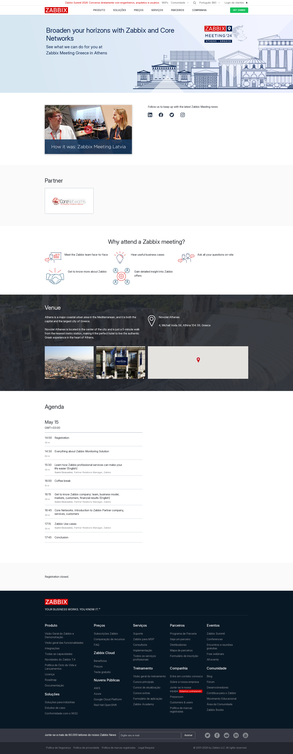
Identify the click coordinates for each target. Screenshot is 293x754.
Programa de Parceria (183, 633)
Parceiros (177, 625)
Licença (49, 674)
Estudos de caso (55, 707)
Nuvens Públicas (107, 680)
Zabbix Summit (216, 633)
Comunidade (178, 2)
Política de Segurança (58, 747)
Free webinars (215, 654)
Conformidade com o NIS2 (61, 713)
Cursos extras (141, 693)
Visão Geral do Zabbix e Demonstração (59, 635)
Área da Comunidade (219, 704)
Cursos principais (143, 682)
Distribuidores (178, 644)
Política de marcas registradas (181, 709)
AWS (97, 688)
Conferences (215, 639)
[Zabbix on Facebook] (217, 735)
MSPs (165, 2)
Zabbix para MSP (143, 639)
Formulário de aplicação (147, 698)
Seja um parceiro (180, 639)
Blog (209, 676)
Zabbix (56, 10)
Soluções (52, 694)
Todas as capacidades (58, 654)
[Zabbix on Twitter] (207, 735)
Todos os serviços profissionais (144, 657)
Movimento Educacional (221, 698)
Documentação (54, 685)
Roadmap (51, 679)
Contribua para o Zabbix (221, 693)
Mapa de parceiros (181, 650)
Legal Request (146, 747)
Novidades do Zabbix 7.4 (60, 659)
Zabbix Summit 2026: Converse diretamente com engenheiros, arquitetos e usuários (112, 2)
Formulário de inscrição (184, 656)
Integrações (52, 648)
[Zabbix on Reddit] (226, 735)
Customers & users (181, 702)
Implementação (142, 650)
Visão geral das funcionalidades (64, 642)
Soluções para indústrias (60, 702)
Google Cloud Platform (108, 699)
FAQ (96, 644)
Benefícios (100, 661)
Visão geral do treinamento (149, 676)
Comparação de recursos (109, 639)
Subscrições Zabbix (106, 633)
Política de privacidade (86, 747)
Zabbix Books (215, 709)
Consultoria (140, 644)
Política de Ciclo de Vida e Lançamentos (60, 666)
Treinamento (143, 668)
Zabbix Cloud (104, 653)
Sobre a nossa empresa (184, 682)
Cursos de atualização (146, 687)
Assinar (188, 735)
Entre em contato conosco (186, 676)
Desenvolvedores (217, 687)
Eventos (213, 625)
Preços (99, 625)
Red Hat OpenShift (105, 705)
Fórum (210, 682)
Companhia (179, 668)
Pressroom (176, 696)
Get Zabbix (239, 10)
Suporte (138, 633)
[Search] (194, 3)
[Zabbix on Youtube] (245, 735)
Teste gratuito (102, 672)
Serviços (140, 625)
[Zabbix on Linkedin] (236, 735)
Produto (51, 625)
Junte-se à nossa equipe (185, 689)
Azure (97, 693)
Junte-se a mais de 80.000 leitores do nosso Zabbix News (80, 735)
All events (213, 659)
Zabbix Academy (143, 704)
